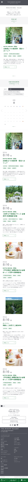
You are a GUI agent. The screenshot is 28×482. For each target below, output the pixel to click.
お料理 (2, 449)
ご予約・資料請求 (16, 439)
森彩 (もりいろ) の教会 (4, 444)
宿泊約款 (2, 471)
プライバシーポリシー (17, 444)
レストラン (15, 460)
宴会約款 (2, 472)
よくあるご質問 (16, 438)
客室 (1, 458)
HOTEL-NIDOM (3, 456)
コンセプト (2, 438)
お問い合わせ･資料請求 (4, 468)
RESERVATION (14, 421)
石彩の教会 (2, 442)
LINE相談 (24, 480)
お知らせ (2, 439)
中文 (14, 452)
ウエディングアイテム (4, 450)
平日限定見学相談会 (19, 94)
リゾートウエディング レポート (6, 454)
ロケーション (3, 447)
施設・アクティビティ (4, 461)
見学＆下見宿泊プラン (8, 94)
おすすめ (6, 91)
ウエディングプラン (4, 452)
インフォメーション (17, 461)
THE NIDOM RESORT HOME (5, 435)
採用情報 (2, 469)
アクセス (15, 441)
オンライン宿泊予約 (4, 464)
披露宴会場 (2, 446)
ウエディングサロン (17, 442)
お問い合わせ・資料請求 (15, 480)
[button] (1, 48)
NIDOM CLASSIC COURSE (18, 456)
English (15, 450)
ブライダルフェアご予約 (5, 480)
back (4, 406)
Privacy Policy (3, 477)
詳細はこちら (7, 67)
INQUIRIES (14, 418)
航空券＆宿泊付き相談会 (14, 91)
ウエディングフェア (4, 441)
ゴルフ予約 (15, 458)
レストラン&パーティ (4, 460)
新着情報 (2, 466)
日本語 (15, 449)
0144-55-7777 (14, 411)
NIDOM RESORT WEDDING (5, 436)
